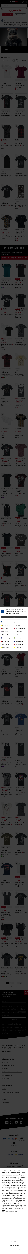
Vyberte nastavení (14, 1250)
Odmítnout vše (14, 1245)
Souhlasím (14, 1241)
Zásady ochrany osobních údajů (12, 1211)
